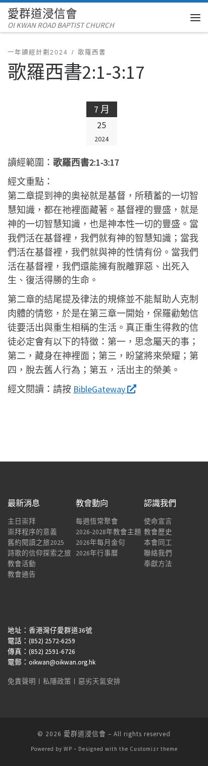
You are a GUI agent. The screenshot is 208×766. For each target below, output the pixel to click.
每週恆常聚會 (97, 521)
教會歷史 (158, 532)
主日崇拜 (22, 521)
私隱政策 (57, 681)
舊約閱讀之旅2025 (36, 542)
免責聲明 (22, 681)
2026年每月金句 (100, 542)
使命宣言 (158, 521)
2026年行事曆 (97, 553)
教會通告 (22, 574)
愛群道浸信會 (85, 734)
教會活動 (22, 563)
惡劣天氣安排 (99, 681)
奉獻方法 (158, 563)
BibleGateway (100, 389)
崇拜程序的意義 (32, 532)
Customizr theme (154, 748)
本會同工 (158, 542)
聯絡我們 (158, 553)
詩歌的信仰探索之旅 (39, 553)
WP (68, 748)
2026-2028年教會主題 (108, 532)
